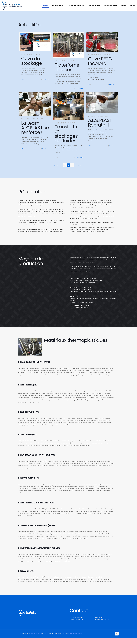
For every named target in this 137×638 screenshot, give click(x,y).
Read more (45, 80)
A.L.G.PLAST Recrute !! (100, 122)
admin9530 (93, 54)
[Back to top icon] (117, 633)
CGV (45, 633)
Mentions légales (36, 633)
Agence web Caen (76, 633)
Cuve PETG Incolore (100, 61)
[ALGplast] (12, 5)
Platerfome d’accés (67, 67)
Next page (80, 165)
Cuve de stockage (31, 61)
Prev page (57, 165)
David (24, 54)
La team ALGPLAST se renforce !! (35, 128)
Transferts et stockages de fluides (66, 133)
